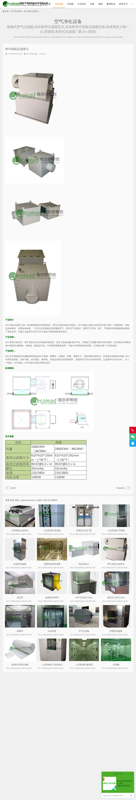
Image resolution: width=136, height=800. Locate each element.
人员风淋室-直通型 (52, 530)
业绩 (92, 4)
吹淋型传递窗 (20, 564)
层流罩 (13, 488)
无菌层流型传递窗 (51, 564)
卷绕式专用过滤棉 (19, 664)
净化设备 (59, 4)
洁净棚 (116, 664)
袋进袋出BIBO (52, 597)
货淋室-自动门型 (84, 530)
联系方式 (123, 4)
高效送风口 (121, 488)
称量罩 (20, 631)
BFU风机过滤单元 (116, 564)
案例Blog (111, 4)
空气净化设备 (16, 11)
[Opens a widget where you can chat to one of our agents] (118, 785)
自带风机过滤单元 (19, 530)
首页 (21, 4)
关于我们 (32, 4)
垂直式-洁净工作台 (116, 597)
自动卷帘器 (45, 4)
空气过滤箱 (84, 631)
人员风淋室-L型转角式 (51, 664)
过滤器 (70, 4)
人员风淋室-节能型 (116, 530)
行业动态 (82, 4)
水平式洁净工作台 (83, 597)
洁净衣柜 (52, 631)
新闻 (100, 4)
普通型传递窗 (116, 631)
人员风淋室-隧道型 (84, 664)
